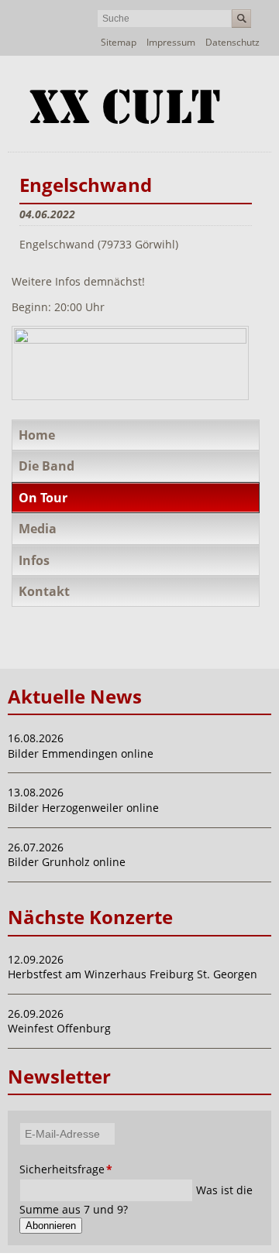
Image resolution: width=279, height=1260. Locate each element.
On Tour (43, 497)
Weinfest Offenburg (59, 1028)
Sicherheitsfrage (43, 1169)
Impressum (170, 42)
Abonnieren (51, 1225)
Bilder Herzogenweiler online (83, 807)
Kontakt (44, 591)
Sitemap (118, 42)
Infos (34, 560)
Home (37, 434)
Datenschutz (232, 42)
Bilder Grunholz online (67, 861)
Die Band (46, 465)
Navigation (257, 91)
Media (38, 528)
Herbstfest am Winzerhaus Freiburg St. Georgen (132, 974)
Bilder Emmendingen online (80, 753)
